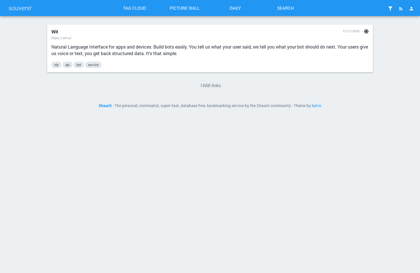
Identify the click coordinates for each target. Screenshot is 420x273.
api (67, 65)
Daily (235, 8)
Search (285, 8)
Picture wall (185, 8)
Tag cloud (134, 8)
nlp (56, 65)
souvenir (20, 8)
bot (79, 65)
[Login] (411, 8)
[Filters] (390, 8)
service (93, 65)
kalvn (316, 105)
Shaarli (105, 105)
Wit (54, 31)
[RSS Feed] (401, 8)
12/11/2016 (351, 31)
